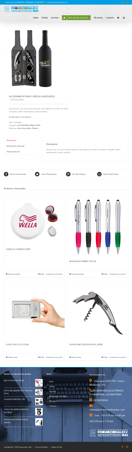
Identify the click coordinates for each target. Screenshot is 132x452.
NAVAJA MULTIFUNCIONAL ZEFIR (86, 344)
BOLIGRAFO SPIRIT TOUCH (82, 261)
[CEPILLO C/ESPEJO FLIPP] (34, 221)
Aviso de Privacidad (41, 447)
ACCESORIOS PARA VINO (29, 125)
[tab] (11, 140)
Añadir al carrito (13, 357)
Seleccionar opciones (14, 274)
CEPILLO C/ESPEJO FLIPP (18, 249)
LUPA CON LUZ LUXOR (17, 344)
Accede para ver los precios (20, 117)
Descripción (11, 140)
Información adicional (15, 146)
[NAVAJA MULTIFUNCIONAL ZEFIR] (97, 310)
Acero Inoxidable (24, 128)
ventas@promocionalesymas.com (57, 2)
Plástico (35, 128)
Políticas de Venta (56, 447)
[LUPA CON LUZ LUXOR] (34, 310)
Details (42, 274)
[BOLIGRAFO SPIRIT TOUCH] (97, 227)
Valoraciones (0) (13, 152)
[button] (124, 17)
